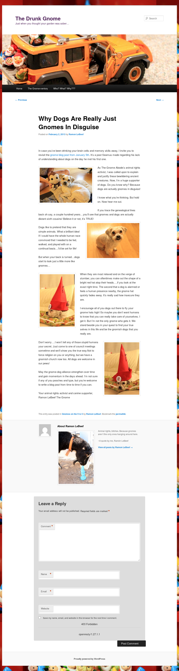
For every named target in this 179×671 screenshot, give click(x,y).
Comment (47, 526)
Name (46, 574)
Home (19, 88)
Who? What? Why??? (64, 88)
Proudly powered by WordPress (89, 658)
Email (46, 591)
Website (45, 608)
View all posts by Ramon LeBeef (115, 447)
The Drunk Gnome (38, 18)
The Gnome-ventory (38, 88)
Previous (21, 99)
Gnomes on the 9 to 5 (72, 413)
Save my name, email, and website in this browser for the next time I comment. (80, 617)
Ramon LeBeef (76, 134)
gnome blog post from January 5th (69, 155)
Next (160, 99)
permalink (121, 413)
